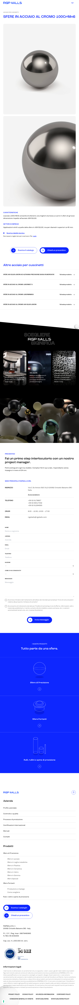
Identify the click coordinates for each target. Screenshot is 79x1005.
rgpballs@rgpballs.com (37, 517)
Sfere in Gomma (13, 875)
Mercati (6, 831)
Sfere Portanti (9, 883)
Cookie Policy (27, 994)
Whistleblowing (42, 999)
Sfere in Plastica (13, 865)
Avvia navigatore (34, 495)
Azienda (8, 801)
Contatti (6, 837)
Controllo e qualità (10, 814)
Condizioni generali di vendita (21, 999)
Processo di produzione (13, 819)
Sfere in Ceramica (14, 869)
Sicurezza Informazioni (45, 994)
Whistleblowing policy (60, 999)
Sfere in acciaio (13, 859)
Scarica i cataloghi (19, 908)
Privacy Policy (14, 994)
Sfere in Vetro (13, 872)
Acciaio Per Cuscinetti (11, 12)
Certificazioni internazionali (14, 825)
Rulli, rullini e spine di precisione (16, 897)
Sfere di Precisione (10, 853)
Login (35, 236)
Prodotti (8, 846)
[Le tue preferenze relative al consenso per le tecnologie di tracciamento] (4, 1001)
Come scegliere (13, 892)
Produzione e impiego (16, 889)
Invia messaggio (42, 620)
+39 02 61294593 (35, 505)
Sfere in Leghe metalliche (17, 862)
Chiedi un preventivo (20, 915)
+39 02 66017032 (35, 503)
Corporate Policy (64, 994)
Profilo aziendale (10, 808)
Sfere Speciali (12, 879)
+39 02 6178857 (34, 500)
